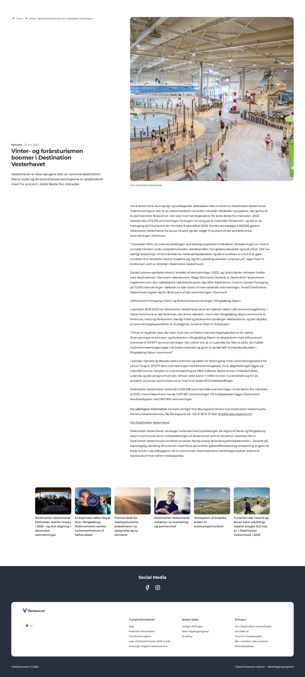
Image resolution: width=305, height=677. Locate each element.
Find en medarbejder (248, 636)
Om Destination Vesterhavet (150, 422)
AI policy (187, 636)
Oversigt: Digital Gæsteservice (148, 646)
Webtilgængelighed (281, 666)
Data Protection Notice (250, 666)
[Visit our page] (147, 587)
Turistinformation (140, 636)
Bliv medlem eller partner (251, 641)
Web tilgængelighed (195, 631)
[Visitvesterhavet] (34, 610)
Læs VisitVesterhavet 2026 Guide (150, 641)
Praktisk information (142, 631)
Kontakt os (242, 631)
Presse (19, 18)
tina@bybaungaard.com (235, 414)
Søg (131, 626)
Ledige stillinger (192, 626)
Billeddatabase (244, 646)
